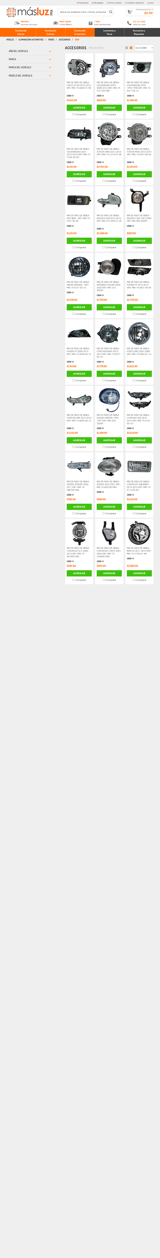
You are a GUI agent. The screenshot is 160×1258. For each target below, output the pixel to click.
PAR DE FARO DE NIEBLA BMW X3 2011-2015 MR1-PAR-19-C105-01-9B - (139, 553)
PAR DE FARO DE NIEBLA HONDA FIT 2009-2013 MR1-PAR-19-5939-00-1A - (79, 355)
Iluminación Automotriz (80, 32)
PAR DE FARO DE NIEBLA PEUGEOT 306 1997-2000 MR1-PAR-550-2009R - (139, 220)
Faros (51, 39)
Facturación (83, 3)
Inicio (152, 3)
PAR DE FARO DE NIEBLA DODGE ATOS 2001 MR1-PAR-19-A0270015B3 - (109, 486)
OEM (77, 39)
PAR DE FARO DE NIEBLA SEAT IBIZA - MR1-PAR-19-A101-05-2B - (78, 220)
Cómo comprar (115, 3)
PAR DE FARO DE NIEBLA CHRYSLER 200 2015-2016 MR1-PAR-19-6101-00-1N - (139, 422)
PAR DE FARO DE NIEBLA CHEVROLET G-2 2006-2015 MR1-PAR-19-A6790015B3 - (78, 555)
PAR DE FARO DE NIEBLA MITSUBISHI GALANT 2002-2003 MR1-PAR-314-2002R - (109, 289)
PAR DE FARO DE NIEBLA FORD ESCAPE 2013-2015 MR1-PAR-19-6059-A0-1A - (79, 422)
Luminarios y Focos (109, 32)
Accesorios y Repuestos (139, 32)
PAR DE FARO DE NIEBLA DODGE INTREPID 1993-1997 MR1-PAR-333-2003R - (108, 422)
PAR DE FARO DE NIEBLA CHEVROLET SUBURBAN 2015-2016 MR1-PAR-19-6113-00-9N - (139, 488)
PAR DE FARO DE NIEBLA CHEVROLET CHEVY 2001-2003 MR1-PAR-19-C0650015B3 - (109, 555)
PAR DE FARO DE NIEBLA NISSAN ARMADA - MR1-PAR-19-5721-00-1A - (78, 287)
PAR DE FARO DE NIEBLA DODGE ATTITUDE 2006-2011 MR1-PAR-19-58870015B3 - (78, 488)
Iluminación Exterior (50, 32)
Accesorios (64, 39)
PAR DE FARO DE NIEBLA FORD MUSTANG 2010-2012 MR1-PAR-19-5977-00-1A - (109, 355)
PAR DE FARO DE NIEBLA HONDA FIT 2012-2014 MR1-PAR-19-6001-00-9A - (139, 289)
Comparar (80, 114)
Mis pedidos (98, 3)
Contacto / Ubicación (135, 3)
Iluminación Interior (21, 32)
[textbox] (83, 12)
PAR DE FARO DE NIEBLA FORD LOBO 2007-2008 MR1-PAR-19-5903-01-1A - (139, 355)
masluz (10, 39)
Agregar (79, 107)
